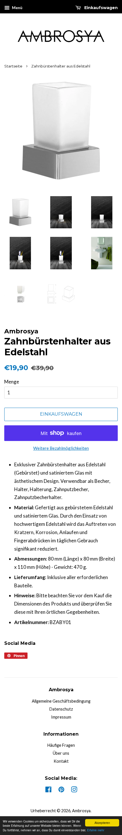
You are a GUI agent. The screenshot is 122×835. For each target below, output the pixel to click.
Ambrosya (81, 810)
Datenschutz (61, 709)
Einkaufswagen (100, 7)
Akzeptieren (102, 822)
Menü (16, 7)
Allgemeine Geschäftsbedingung (61, 701)
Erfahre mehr (95, 830)
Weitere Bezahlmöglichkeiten (61, 448)
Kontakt (61, 761)
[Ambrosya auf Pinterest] (61, 790)
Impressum (61, 717)
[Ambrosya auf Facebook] (48, 790)
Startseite (13, 66)
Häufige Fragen (61, 745)
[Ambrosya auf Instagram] (74, 790)
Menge (11, 382)
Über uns (61, 753)
